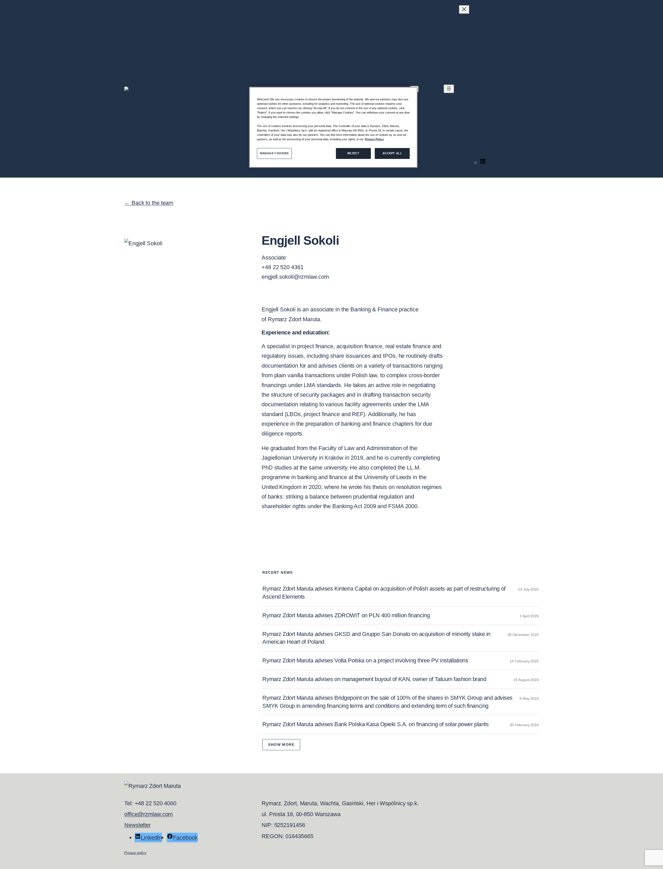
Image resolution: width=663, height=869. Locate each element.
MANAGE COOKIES (274, 153)
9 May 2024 (529, 698)
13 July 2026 (528, 589)
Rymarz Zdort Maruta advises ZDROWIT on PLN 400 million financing (346, 615)
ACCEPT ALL (392, 153)
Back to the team (148, 203)
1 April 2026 (529, 616)
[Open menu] (449, 89)
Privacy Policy (374, 139)
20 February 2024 (524, 725)
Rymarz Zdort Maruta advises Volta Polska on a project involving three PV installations (365, 660)
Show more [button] (281, 744)
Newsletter (137, 825)
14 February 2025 (524, 661)
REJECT (353, 153)
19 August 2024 (526, 680)
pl (436, 89)
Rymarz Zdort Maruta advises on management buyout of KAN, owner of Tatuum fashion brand (374, 679)
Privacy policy (135, 853)
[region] (333, 127)
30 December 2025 (523, 635)
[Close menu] (464, 9)
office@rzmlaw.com (148, 814)
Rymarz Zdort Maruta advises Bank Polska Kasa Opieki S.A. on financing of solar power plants (375, 724)
